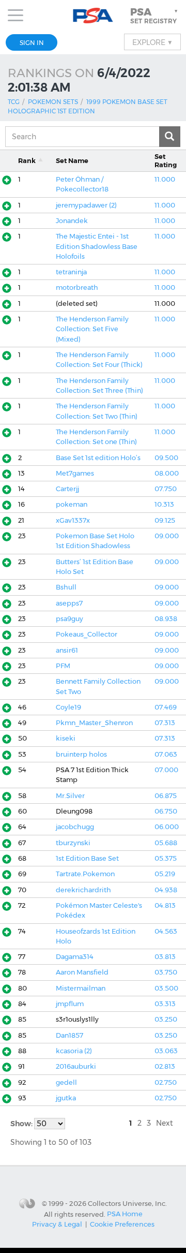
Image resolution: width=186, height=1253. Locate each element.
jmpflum (70, 1004)
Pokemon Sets (53, 102)
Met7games (75, 473)
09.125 (164, 520)
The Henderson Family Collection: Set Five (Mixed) (92, 329)
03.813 (165, 957)
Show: (22, 1123)
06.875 (165, 796)
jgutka (66, 1098)
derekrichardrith (83, 890)
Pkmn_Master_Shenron (94, 723)
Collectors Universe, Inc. (127, 1203)
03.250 (165, 1019)
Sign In (32, 43)
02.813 (164, 1066)
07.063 (165, 754)
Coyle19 (68, 707)
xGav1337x (73, 520)
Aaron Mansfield (82, 972)
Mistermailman (80, 988)
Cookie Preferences (122, 1224)
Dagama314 (75, 957)
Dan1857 (69, 1035)
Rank (27, 161)
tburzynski (73, 843)
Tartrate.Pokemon (85, 874)
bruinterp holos (81, 754)
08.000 (166, 473)
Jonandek (72, 221)
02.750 (165, 1082)
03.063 (166, 1051)
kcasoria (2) (74, 1051)
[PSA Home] (93, 16)
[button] (155, 15)
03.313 (165, 1004)
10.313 (164, 504)
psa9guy (69, 619)
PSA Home (125, 1214)
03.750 (165, 972)
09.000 (166, 536)
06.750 (165, 811)
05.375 (165, 858)
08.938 (165, 619)
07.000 (166, 770)
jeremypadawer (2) (86, 205)
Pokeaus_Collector (86, 634)
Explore (152, 42)
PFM (63, 666)
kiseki (65, 738)
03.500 (166, 988)
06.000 (166, 827)
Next (164, 1123)
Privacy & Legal (57, 1224)
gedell (66, 1082)
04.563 (165, 931)
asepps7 (69, 603)
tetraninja (71, 272)
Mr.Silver (70, 796)
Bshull (66, 587)
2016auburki (76, 1066)
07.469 (165, 707)
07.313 (164, 723)
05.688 (165, 843)
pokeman (71, 504)
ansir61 (67, 650)
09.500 (166, 458)
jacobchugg (75, 827)
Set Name (72, 161)
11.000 (164, 179)
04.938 (165, 890)
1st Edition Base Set (87, 858)
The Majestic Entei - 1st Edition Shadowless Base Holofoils (96, 246)
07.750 (165, 489)
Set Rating (165, 160)
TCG (14, 102)
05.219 (164, 874)
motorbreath (77, 287)
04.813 (165, 905)
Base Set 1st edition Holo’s (98, 458)
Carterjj (67, 489)
